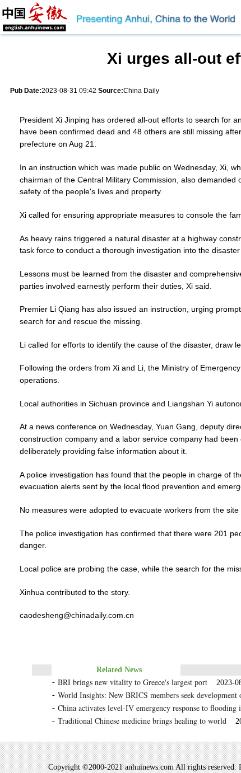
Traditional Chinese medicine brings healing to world (142, 720)
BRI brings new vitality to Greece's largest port (132, 682)
